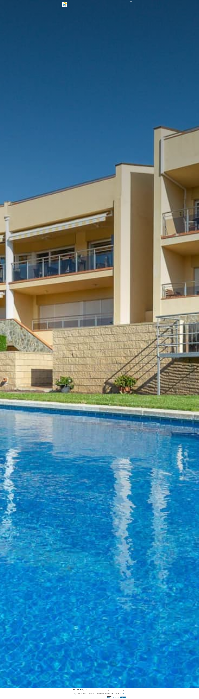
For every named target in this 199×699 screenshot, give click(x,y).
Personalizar (109, 697)
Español (131, 1)
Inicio (99, 4)
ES (132, 4)
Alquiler (104, 4)
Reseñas (128, 4)
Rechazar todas (116, 697)
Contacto (123, 4)
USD (135, 4)
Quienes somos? (116, 4)
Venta (109, 4)
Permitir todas (123, 697)
